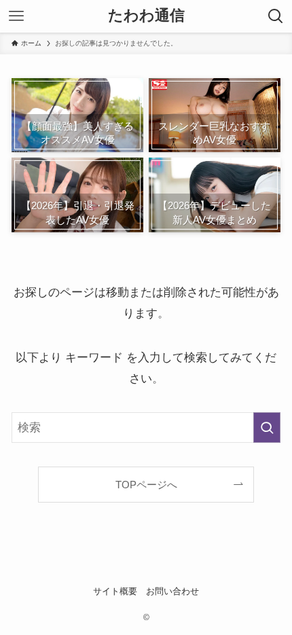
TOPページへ (146, 484)
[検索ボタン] (275, 16)
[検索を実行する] (266, 427)
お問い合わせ (172, 591)
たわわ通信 (146, 16)
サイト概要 (115, 591)
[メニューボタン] (16, 16)
